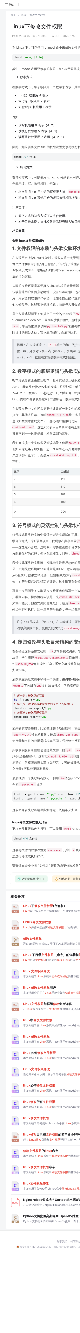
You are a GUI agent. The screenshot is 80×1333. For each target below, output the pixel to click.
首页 (13, 15)
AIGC (55, 36)
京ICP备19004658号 (65, 1246)
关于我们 (62, 1241)
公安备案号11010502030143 (35, 1246)
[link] (13, 15)
